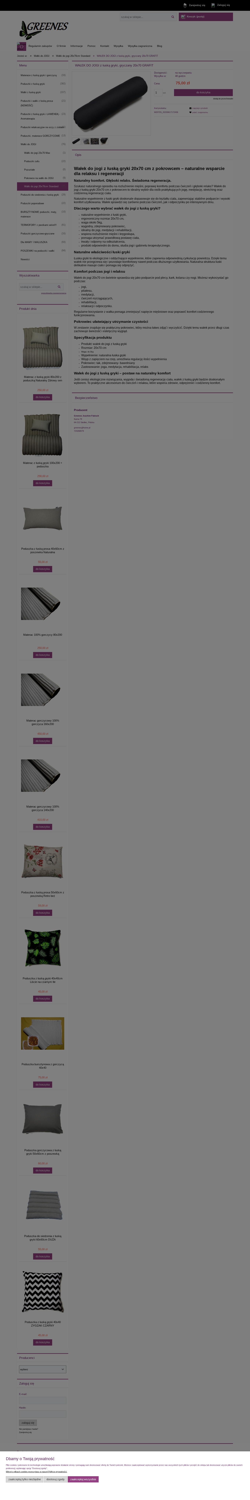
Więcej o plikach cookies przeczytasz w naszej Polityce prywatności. (36, 1472)
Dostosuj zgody (55, 1479)
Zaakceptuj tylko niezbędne (24, 1479)
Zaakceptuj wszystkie (83, 1479)
